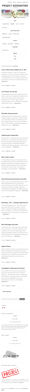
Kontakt (14, 2)
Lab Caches (4, 27)
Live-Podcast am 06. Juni (9, 91)
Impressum (19, 2)
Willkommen (4, 33)
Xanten (15, 40)
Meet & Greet (16, 33)
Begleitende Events (15, 30)
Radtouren (17, 43)
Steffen (15, 66)
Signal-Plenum (6, 246)
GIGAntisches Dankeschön (9, 135)
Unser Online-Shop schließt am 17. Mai (13, 70)
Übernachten (10, 43)
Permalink (13, 85)
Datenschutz (25, 2)
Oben (2, 390)
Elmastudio (25, 388)
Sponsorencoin (5, 50)
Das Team (22, 23)
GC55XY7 (15, 337)
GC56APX (15, 315)
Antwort (21, 382)
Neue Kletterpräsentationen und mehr (14, 179)
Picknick (10, 33)
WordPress (12, 388)
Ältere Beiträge (6, 291)
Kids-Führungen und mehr (9, 224)
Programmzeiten (5, 23)
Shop (15, 58)
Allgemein (8, 85)
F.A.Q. (15, 56)
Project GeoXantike (15, 5)
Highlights (13, 23)
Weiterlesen (5, 81)
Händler (15, 53)
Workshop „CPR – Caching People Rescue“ (14, 202)
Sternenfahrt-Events (6, 37)
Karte (17, 23)
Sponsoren (15, 46)
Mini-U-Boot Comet (7, 157)
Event (15, 20)
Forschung (4, 43)
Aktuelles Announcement (9, 113)
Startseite (10, 2)
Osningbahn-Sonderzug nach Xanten (13, 268)
